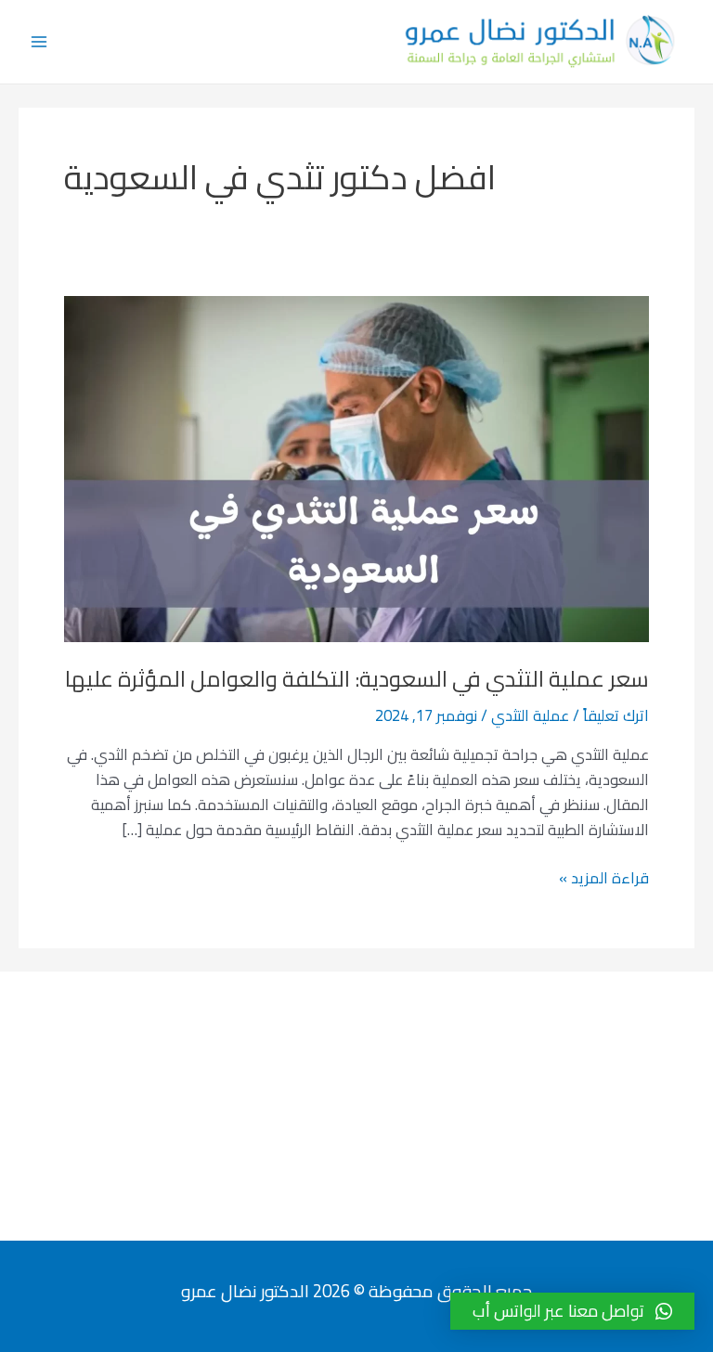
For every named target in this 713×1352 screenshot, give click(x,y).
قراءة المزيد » (604, 878)
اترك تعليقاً (616, 715)
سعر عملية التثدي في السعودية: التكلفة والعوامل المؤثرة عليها (357, 679)
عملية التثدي (530, 715)
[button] (572, 1311)
